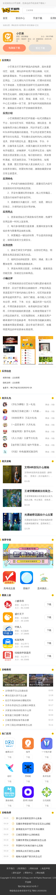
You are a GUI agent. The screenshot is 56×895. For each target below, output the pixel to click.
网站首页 (14, 25)
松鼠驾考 (19, 640)
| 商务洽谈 (33, 868)
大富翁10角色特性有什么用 (18, 710)
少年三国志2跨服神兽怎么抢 (18, 725)
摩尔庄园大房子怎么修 (16, 695)
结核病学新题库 (23, 653)
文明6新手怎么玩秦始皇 (16, 690)
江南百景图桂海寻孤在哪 (17, 720)
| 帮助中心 (28, 873)
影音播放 (30, 25)
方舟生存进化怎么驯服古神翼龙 (20, 705)
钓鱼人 (18, 627)
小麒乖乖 (19, 601)
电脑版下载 (14, 48)
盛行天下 (19, 614)
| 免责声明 (45, 868)
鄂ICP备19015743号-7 (28, 886)
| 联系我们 (21, 868)
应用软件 (22, 25)
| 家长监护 (16, 873)
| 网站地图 (40, 873)
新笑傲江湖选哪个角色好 (17, 715)
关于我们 (10, 868)
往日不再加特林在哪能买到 (18, 700)
